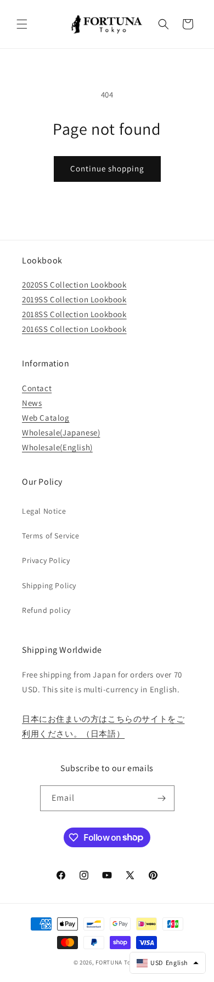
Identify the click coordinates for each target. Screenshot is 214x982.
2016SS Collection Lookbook (74, 329)
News (32, 403)
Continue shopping (107, 168)
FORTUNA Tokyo (117, 962)
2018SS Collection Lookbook (74, 314)
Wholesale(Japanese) (61, 432)
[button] (22, 24)
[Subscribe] (162, 798)
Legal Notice (44, 511)
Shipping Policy (49, 585)
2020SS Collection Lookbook (74, 284)
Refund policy (46, 610)
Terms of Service (51, 536)
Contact (37, 388)
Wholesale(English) (57, 447)
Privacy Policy (46, 560)
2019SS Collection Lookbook (74, 299)
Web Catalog (46, 417)
